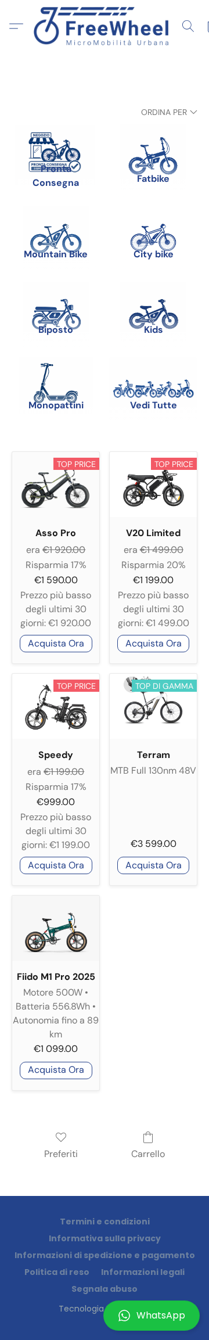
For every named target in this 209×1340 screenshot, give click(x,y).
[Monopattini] (56, 373)
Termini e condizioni (105, 1221)
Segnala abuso (104, 1289)
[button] (104, 1316)
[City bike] (153, 222)
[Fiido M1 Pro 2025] (55, 928)
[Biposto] (56, 298)
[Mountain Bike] (56, 222)
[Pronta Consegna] (56, 140)
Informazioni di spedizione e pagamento (105, 1255)
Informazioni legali (143, 1272)
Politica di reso (56, 1272)
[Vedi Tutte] (153, 373)
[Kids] (153, 298)
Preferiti (61, 1154)
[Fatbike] (153, 140)
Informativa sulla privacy (105, 1238)
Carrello (148, 1154)
